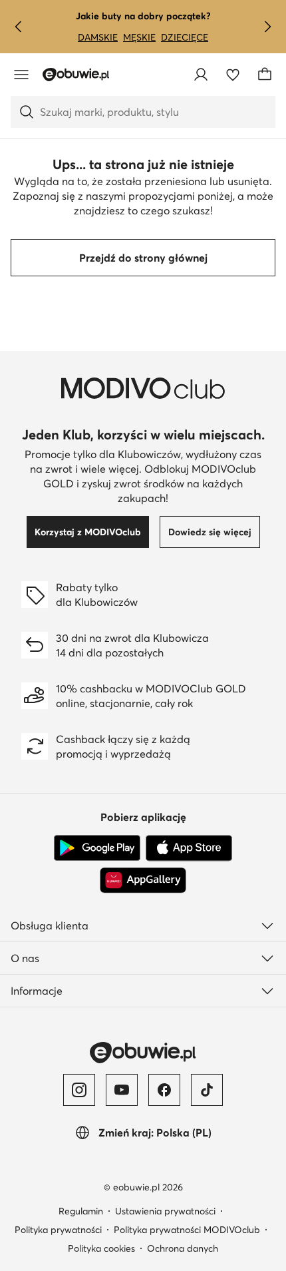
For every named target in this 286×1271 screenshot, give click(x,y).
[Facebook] (164, 1090)
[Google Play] (97, 848)
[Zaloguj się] (201, 75)
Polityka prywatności (58, 1230)
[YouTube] (122, 1090)
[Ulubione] (233, 75)
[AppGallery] (143, 880)
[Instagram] (79, 1090)
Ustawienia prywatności (165, 1211)
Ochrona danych (182, 1248)
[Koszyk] (265, 75)
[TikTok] (207, 1090)
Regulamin (81, 1211)
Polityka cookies (101, 1248)
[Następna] (267, 27)
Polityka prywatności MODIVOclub (187, 1230)
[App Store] (189, 848)
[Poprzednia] (19, 27)
